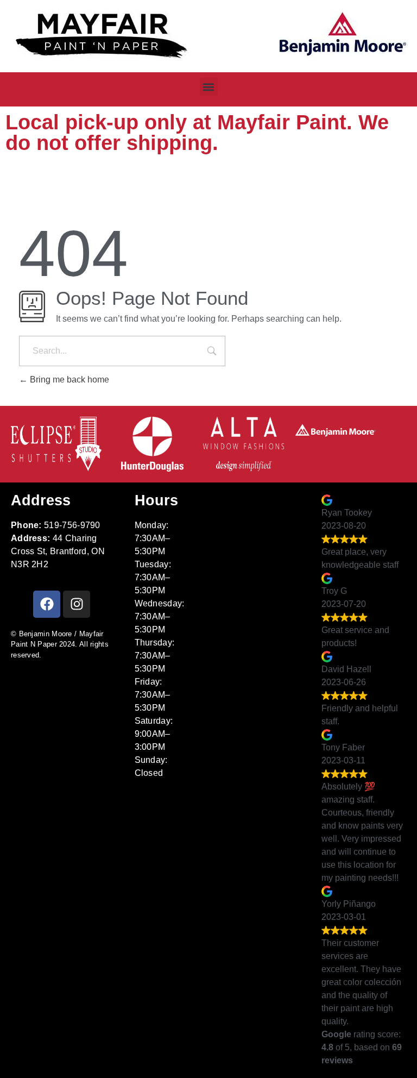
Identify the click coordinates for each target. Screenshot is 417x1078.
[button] (209, 87)
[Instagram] (76, 604)
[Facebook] (46, 604)
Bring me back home (68, 379)
